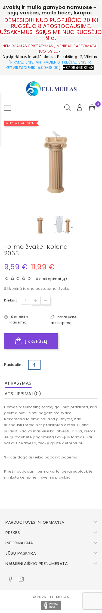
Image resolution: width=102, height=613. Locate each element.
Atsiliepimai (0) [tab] (23, 394)
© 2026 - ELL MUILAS (51, 596)
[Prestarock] (51, 605)
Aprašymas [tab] (18, 383)
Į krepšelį (35, 341)
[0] (92, 108)
